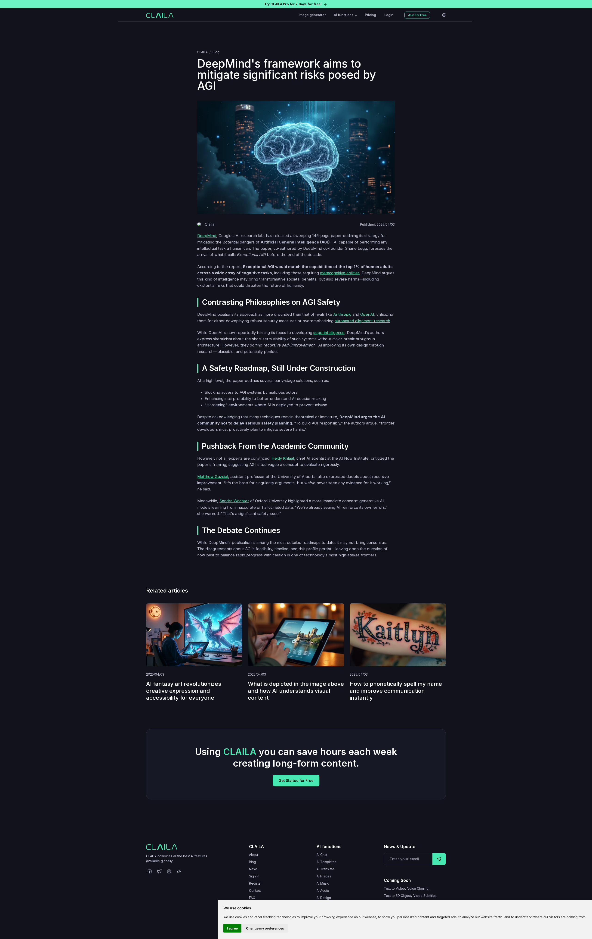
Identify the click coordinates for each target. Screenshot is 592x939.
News (253, 869)
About (253, 855)
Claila (209, 224)
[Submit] (439, 859)
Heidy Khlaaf (282, 458)
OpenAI (367, 314)
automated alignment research (362, 320)
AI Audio (323, 890)
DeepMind (206, 235)
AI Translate (325, 869)
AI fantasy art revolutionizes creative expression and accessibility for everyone (183, 690)
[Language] (444, 15)
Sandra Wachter (234, 501)
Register (255, 883)
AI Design (324, 898)
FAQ (252, 898)
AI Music (323, 883)
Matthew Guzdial (212, 476)
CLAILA (202, 52)
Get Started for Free (296, 780)
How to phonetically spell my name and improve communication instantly (396, 690)
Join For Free (417, 15)
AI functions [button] (344, 15)
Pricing (370, 15)
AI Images (324, 876)
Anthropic (342, 314)
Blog (216, 52)
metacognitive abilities (340, 273)
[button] (296, 4)
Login (388, 15)
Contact (255, 890)
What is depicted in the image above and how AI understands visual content (296, 690)
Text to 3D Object (397, 896)
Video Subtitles (424, 896)
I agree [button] (232, 928)
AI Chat (322, 855)
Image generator (312, 15)
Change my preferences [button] (265, 928)
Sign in (254, 876)
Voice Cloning (418, 888)
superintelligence (329, 332)
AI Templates (326, 862)
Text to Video (394, 888)
